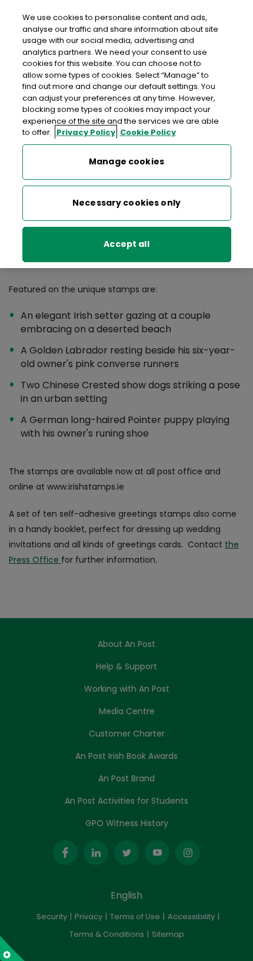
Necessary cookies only (126, 203)
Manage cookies (126, 161)
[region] (126, 134)
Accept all (126, 244)
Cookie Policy (148, 132)
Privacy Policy (85, 132)
